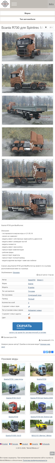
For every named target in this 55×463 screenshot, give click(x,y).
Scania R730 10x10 (13, 398)
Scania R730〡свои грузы (13, 379)
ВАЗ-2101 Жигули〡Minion (42, 435)
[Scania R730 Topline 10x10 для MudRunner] (42, 370)
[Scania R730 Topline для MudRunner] (13, 407)
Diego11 (40, 280)
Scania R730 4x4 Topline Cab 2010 (41, 416)
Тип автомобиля (27, 19)
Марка (27, 13)
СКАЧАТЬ (24, 326)
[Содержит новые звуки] (29, 306)
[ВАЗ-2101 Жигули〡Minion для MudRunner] (42, 426)
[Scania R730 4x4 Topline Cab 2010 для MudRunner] (42, 407)
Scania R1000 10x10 (13, 435)
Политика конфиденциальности (35, 460)
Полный (31, 299)
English (5, 444)
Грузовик (31, 291)
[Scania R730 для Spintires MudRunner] (27, 47)
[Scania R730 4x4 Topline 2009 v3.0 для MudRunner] (42, 389)
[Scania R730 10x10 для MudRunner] (13, 389)
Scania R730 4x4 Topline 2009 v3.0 (41, 398)
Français (15, 444)
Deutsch (25, 444)
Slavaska (16, 272)
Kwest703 (31, 280)
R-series (31, 287)
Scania (30, 283)
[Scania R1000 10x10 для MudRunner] (13, 426)
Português (46, 444)
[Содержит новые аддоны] (29, 314)
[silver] (29, 318)
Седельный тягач (34, 295)
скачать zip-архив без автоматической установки (27, 332)
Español (35, 444)
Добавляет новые (35, 310)
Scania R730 (41, 379)
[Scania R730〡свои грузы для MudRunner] (13, 370)
